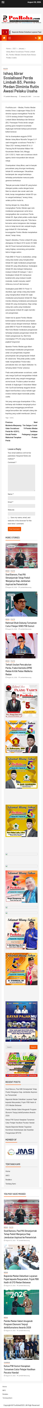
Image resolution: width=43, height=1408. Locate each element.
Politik (5, 68)
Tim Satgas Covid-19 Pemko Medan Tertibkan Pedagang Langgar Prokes (29, 430)
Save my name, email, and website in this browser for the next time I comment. (20, 520)
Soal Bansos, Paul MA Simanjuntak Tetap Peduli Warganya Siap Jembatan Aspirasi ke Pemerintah (21, 1092)
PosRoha (16, 1405)
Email (10, 502)
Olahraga (7, 1362)
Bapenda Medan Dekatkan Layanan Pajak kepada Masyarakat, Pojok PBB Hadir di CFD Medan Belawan (21, 1102)
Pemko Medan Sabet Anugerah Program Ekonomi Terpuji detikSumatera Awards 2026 (21, 1112)
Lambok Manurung (11, 96)
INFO (7, 1175)
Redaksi (9, 1180)
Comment (12, 462)
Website (11, 510)
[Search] (35, 38)
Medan (7, 571)
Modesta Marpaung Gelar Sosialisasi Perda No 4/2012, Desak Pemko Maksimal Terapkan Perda (13, 431)
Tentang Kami (11, 1184)
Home (8, 1171)
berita (11, 418)
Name (11, 494)
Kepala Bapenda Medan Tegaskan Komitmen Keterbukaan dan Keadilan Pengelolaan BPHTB (20, 1130)
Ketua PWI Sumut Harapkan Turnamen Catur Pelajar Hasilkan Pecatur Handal (19, 1369)
